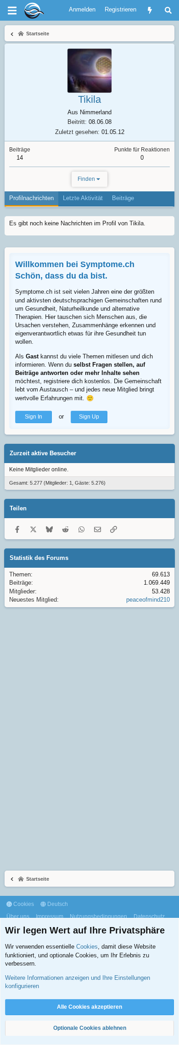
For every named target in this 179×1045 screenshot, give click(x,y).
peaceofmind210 (148, 599)
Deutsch (57, 904)
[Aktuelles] (150, 10)
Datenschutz (149, 916)
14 (20, 157)
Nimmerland (96, 112)
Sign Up (89, 417)
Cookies (23, 904)
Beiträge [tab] (123, 198)
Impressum (49, 916)
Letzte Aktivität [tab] (83, 198)
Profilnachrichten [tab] (31, 198)
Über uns (17, 916)
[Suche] (168, 10)
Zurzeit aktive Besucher (43, 453)
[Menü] (12, 10)
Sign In (33, 417)
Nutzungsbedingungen (98, 916)
